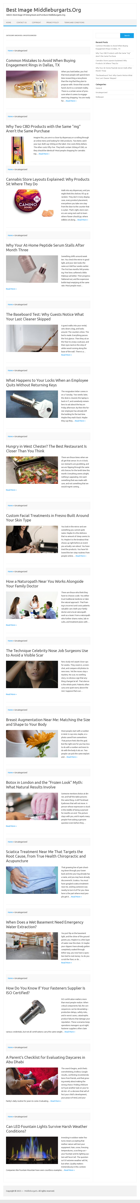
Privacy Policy (52, 22)
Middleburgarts (31, 1191)
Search (127, 35)
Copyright (36, 22)
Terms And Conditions (74, 22)
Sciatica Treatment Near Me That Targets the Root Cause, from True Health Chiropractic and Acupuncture (46, 856)
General (99, 88)
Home (8, 22)
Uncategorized (101, 92)
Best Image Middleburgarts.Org (43, 10)
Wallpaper (100, 97)
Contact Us (22, 22)
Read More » (71, 101)
